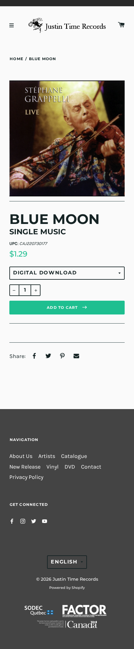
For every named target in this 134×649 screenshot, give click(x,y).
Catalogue (74, 456)
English (64, 562)
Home (16, 58)
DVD (70, 467)
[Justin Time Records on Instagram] (22, 521)
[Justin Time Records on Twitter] (33, 521)
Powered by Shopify (67, 587)
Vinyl (52, 467)
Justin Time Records (75, 579)
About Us (20, 456)
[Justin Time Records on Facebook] (11, 521)
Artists (46, 456)
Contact (91, 467)
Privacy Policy (26, 477)
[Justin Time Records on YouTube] (44, 521)
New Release (25, 467)
